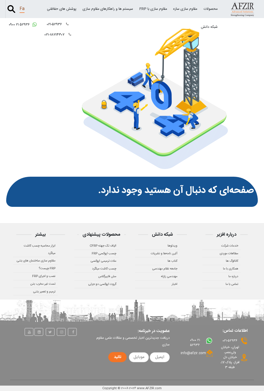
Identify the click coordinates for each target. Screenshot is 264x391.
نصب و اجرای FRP (43, 276)
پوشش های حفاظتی (61, 9)
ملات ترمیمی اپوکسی (103, 261)
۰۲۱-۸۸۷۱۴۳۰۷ (55, 35)
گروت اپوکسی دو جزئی (102, 284)
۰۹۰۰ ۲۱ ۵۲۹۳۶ (20, 25)
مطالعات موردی (229, 253)
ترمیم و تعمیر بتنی (44, 291)
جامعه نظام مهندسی (164, 268)
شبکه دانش (209, 27)
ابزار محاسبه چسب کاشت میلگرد (39, 249)
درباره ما (233, 276)
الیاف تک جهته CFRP (103, 245)
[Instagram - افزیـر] (61, 332)
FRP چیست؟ (47, 268)
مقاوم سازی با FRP (153, 9)
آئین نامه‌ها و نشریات (164, 253)
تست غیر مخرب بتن (42, 283)
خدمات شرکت (229, 245)
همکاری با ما (230, 268)
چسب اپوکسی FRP (104, 253)
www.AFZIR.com (149, 388)
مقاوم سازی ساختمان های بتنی (35, 260)
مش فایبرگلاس (107, 276)
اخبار (174, 284)
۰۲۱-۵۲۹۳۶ (55, 24)
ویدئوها (172, 245)
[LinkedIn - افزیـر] (38, 332)
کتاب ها (172, 261)
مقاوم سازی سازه (185, 9)
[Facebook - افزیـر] (72, 332)
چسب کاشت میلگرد (104, 268)
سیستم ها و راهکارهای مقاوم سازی (107, 9)
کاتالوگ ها (232, 261)
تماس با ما (232, 284)
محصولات (210, 9)
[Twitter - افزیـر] (50, 332)
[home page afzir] (242, 9)
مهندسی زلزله (169, 276)
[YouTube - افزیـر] (29, 332)
